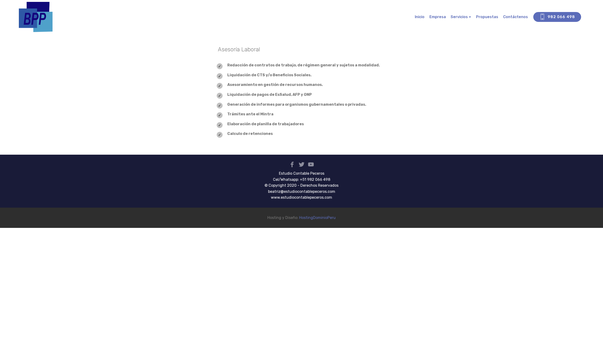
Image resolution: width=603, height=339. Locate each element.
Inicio (419, 17)
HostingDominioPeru (317, 217)
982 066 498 (561, 17)
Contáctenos (515, 17)
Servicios (459, 17)
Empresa (437, 17)
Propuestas (487, 17)
